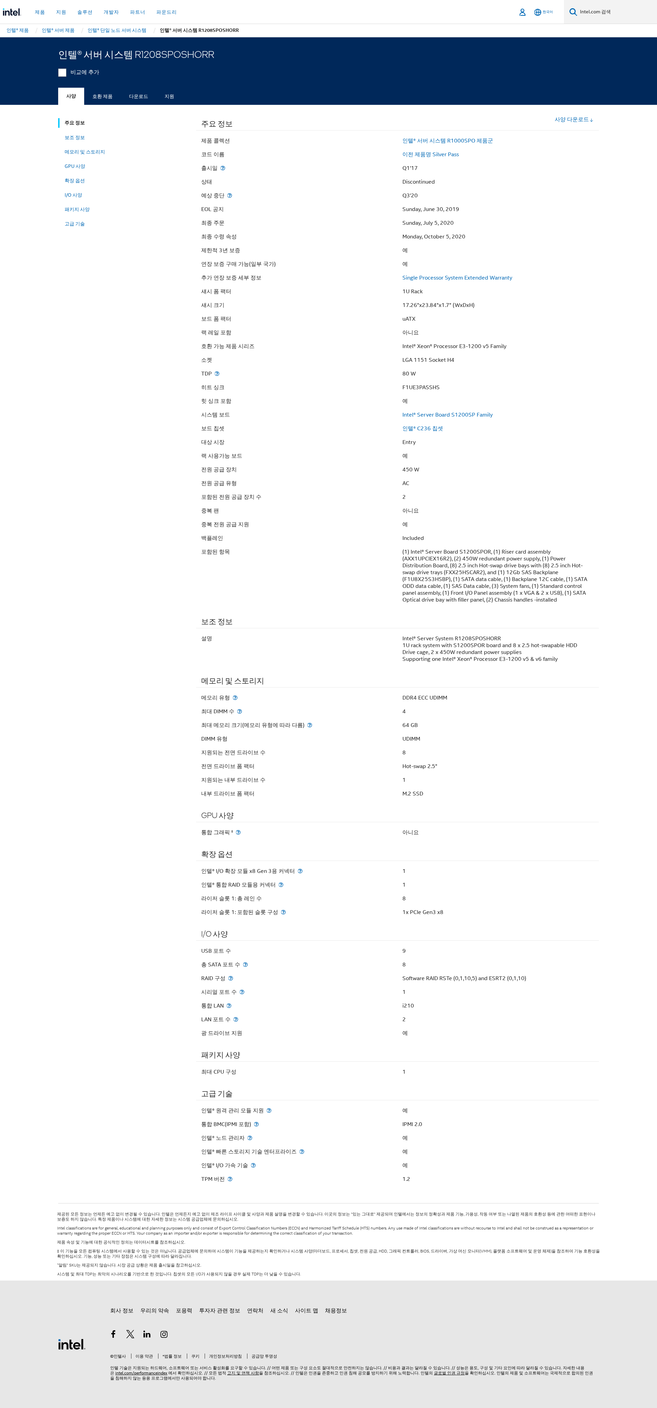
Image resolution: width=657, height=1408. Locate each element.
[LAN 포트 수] (236, 1019)
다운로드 (138, 96)
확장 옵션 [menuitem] (75, 180)
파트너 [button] (137, 12)
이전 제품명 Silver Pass (430, 154)
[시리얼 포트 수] (242, 992)
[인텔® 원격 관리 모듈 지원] (269, 1110)
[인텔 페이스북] (113, 1335)
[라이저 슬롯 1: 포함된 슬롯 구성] (283, 912)
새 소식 (279, 1310)
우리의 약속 (154, 1310)
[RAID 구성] (230, 978)
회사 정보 (121, 1310)
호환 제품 (102, 96)
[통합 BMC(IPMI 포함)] (256, 1124)
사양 (71, 96)
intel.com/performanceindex (141, 1372)
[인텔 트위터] (130, 1335)
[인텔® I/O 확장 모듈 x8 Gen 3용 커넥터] (300, 871)
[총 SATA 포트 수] (245, 964)
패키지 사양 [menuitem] (77, 209)
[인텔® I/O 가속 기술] (253, 1165)
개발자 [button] (111, 12)
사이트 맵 (306, 1310)
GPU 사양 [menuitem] (75, 166)
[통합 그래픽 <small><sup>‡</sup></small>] (238, 832)
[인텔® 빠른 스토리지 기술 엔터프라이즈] (302, 1151)
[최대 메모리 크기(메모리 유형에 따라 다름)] (309, 725)
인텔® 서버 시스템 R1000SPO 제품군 (447, 140)
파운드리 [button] (166, 12)
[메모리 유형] (235, 698)
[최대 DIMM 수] (239, 711)
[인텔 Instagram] (164, 1335)
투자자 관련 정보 (219, 1310)
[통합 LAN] (229, 1006)
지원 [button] (61, 12)
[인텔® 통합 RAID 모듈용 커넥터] (281, 885)
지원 (169, 96)
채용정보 (336, 1310)
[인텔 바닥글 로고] (72, 1344)
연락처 (255, 1310)
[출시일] (223, 168)
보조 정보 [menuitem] (75, 137)
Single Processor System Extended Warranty (457, 277)
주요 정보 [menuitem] (75, 123)
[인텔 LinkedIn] (147, 1335)
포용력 (184, 1310)
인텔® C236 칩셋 (422, 428)
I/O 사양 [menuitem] (73, 195)
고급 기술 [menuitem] (75, 224)
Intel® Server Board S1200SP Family (447, 414)
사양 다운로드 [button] (572, 119)
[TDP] (217, 373)
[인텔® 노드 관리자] (250, 1138)
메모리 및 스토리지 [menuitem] (85, 152)
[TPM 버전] (230, 1179)
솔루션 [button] (85, 12)
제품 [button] (40, 12)
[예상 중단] (229, 195)
